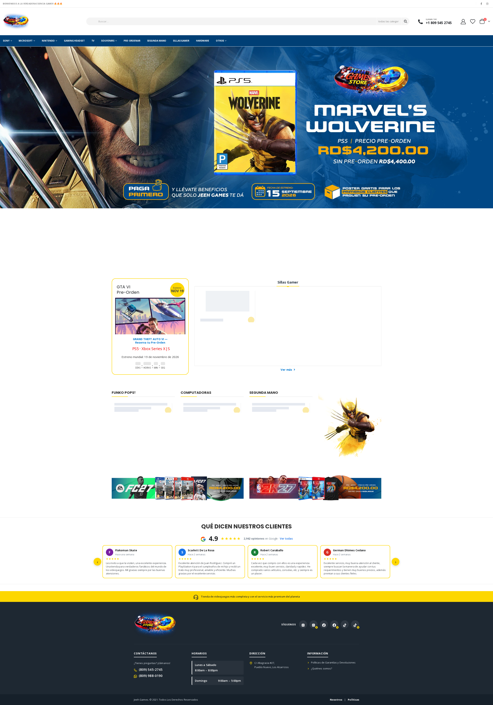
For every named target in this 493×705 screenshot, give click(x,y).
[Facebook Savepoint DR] (334, 624)
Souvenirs (107, 40)
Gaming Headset (74, 40)
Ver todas (286, 538)
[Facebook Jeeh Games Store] (324, 624)
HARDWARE (202, 40)
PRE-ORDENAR (132, 40)
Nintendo (48, 40)
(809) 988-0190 (151, 675)
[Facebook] (481, 3)
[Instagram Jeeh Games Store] (303, 624)
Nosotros (336, 699)
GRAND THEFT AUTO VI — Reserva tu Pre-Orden (150, 335)
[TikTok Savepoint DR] (355, 624)
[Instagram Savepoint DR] (313, 624)
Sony (6, 40)
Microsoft (26, 40)
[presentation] (3, 127)
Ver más (287, 369)
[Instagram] (487, 3)
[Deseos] (473, 21)
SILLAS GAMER (181, 40)
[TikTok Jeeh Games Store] (345, 624)
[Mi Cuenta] (463, 21)
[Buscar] (405, 21)
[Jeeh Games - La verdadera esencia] (16, 21)
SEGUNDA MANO (156, 40)
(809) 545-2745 (151, 669)
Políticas (353, 699)
